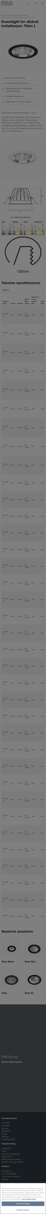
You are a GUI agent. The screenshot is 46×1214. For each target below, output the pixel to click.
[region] (23, 1198)
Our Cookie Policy (29, 1199)
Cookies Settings (23, 1210)
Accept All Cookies (23, 1203)
